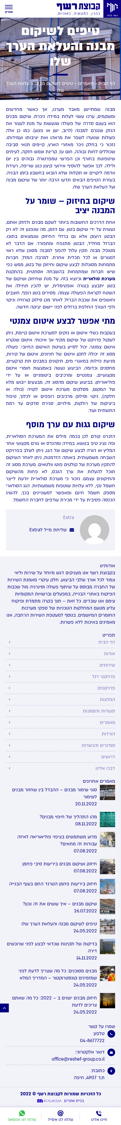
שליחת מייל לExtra (48, 530)
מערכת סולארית (99, 279)
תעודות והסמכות (99, 711)
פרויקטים (106, 688)
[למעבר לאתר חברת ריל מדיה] (50, 1101)
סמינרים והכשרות (98, 745)
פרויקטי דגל (103, 676)
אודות (109, 653)
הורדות (108, 734)
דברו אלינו (105, 768)
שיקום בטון (77, 229)
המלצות (107, 699)
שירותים (107, 665)
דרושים (108, 757)
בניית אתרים (74, 1101)
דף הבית (106, 83)
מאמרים (85, 83)
